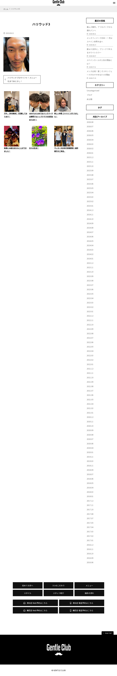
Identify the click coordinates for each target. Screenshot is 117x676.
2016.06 (90, 562)
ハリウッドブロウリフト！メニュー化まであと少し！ (22, 79)
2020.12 (90, 417)
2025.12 (90, 157)
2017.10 (90, 509)
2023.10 (90, 271)
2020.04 (90, 447)
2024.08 (90, 227)
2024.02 (90, 254)
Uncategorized (93, 90)
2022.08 (90, 333)
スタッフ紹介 (58, 593)
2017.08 (90, 514)
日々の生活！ (34, 148)
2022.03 (90, 355)
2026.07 (90, 126)
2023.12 (90, 263)
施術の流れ (89, 593)
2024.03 (90, 249)
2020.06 (90, 443)
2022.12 (90, 315)
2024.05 (90, 241)
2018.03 (90, 492)
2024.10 (90, 219)
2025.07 (90, 179)
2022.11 (90, 320)
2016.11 (90, 549)
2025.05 (90, 188)
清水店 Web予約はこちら (36, 603)
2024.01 (90, 258)
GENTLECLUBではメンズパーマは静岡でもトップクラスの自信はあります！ (41, 116)
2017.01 (90, 540)
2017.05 (90, 522)
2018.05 (90, 483)
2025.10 (90, 166)
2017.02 (90, 536)
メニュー (89, 585)
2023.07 (90, 285)
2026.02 (90, 148)
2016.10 (90, 553)
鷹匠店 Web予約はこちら (36, 610)
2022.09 (90, 329)
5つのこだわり (59, 585)
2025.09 (90, 170)
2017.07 (90, 518)
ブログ (89, 94)
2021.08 (90, 386)
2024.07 (90, 232)
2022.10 (90, 324)
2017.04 (90, 527)
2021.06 (90, 395)
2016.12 (90, 544)
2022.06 (90, 342)
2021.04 (90, 403)
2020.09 (90, 430)
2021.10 (90, 377)
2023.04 (90, 298)
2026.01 (90, 153)
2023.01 (90, 311)
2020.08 (90, 434)
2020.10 (90, 425)
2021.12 (90, 368)
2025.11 (90, 161)
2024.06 (90, 236)
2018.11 (90, 465)
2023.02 (90, 307)
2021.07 (90, 390)
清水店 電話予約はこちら (82, 603)
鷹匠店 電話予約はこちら (82, 610)
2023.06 (90, 289)
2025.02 (90, 201)
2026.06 (90, 130)
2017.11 (90, 505)
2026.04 (90, 139)
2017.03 (90, 531)
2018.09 (90, 470)
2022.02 (90, 359)
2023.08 (90, 280)
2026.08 (90, 122)
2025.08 (90, 175)
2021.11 (90, 373)
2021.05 (90, 399)
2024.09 (90, 223)
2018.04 (90, 487)
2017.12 (90, 500)
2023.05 (90, 293)
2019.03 (90, 461)
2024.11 (90, 214)
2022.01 (90, 364)
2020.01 (90, 452)
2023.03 (90, 302)
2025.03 (90, 197)
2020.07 (90, 439)
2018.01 (90, 496)
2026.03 (90, 144)
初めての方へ (27, 585)
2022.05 (90, 346)
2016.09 (90, 558)
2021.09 (90, 381)
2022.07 (90, 337)
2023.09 (90, 276)
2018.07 (90, 474)
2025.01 (90, 205)
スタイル (27, 593)
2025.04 (90, 192)
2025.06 (90, 183)
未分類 (89, 99)
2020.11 (90, 421)
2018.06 (90, 478)
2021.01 (90, 412)
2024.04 (90, 245)
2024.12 (90, 210)
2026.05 (90, 135)
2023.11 (90, 267)
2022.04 (90, 351)
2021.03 (90, 408)
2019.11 (90, 456)
